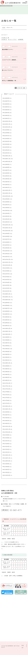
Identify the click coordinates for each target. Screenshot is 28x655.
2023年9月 (6, 199)
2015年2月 (6, 449)
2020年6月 (6, 311)
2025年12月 (7, 121)
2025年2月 (6, 150)
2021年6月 (6, 276)
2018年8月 (6, 366)
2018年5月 (6, 368)
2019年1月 (6, 360)
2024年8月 (6, 167)
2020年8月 (6, 305)
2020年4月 (6, 317)
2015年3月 (6, 446)
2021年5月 (6, 279)
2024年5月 (6, 176)
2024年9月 (6, 164)
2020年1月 (6, 325)
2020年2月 (6, 322)
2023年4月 (6, 213)
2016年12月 (7, 406)
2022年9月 (6, 233)
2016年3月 (6, 417)
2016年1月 (6, 423)
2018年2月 (6, 377)
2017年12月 (7, 383)
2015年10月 (7, 432)
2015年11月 (7, 429)
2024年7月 (6, 170)
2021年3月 (6, 285)
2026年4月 (6, 109)
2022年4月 (6, 248)
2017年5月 (6, 397)
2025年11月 (7, 124)
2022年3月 (6, 250)
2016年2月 (6, 420)
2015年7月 (6, 440)
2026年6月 (6, 104)
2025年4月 (6, 144)
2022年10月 (7, 230)
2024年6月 (6, 173)
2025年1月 (6, 153)
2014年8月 (6, 466)
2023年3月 (6, 216)
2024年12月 (7, 155)
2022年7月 (6, 239)
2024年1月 (6, 187)
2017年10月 (7, 389)
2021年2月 (6, 288)
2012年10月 (7, 475)
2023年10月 (7, 196)
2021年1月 (6, 291)
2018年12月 (7, 363)
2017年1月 (6, 403)
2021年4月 (6, 282)
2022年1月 (6, 256)
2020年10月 (7, 299)
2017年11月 (7, 386)
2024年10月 (7, 161)
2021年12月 (7, 259)
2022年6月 (6, 242)
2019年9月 (6, 337)
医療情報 (21, 39)
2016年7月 (6, 414)
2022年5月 (6, 245)
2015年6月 (6, 443)
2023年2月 (6, 219)
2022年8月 (6, 236)
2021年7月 (6, 273)
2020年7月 (6, 308)
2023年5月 (6, 210)
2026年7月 (6, 101)
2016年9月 (6, 412)
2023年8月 (6, 201)
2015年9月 (6, 435)
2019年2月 (6, 357)
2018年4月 (6, 371)
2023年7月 (6, 204)
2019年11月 (7, 331)
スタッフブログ (13, 39)
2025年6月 (6, 138)
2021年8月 (6, 271)
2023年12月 (7, 190)
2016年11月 (7, 409)
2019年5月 (6, 348)
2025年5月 (6, 141)
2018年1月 (6, 380)
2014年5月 (6, 469)
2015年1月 (6, 452)
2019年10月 (7, 334)
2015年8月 (6, 437)
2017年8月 (6, 391)
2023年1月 (6, 222)
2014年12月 (7, 455)
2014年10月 (7, 461)
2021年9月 (6, 268)
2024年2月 (6, 184)
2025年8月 (6, 132)
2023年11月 (7, 193)
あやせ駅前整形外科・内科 (10, 645)
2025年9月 (6, 129)
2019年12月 (7, 328)
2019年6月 (6, 345)
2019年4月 (6, 351)
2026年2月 (6, 115)
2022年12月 (7, 224)
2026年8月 (6, 98)
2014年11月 (7, 458)
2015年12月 (7, 426)
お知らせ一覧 (6, 37)
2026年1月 (6, 118)
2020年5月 (6, 314)
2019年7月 (6, 342)
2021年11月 (7, 262)
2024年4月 (6, 178)
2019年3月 (6, 354)
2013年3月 (6, 472)
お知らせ (5, 39)
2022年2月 (6, 253)
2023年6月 (6, 207)
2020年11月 (7, 296)
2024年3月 (6, 181)
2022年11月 (7, 227)
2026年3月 (6, 112)
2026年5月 (6, 107)
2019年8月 (6, 340)
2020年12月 (7, 294)
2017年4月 (6, 400)
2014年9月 (6, 463)
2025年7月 (6, 135)
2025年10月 (7, 127)
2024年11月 (7, 158)
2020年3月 (6, 319)
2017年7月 (6, 394)
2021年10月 (7, 265)
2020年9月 (6, 302)
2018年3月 (6, 374)
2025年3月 (6, 147)
